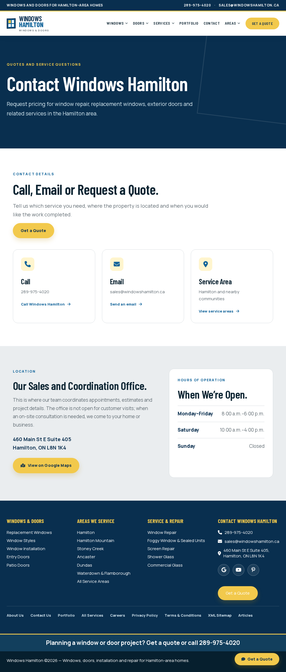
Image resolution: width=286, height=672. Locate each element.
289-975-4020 (197, 5)
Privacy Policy (145, 615)
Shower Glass (160, 557)
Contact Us (40, 615)
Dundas (84, 565)
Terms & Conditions (183, 615)
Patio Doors (18, 565)
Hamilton (86, 532)
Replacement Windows (29, 532)
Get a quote (163, 643)
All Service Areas (93, 581)
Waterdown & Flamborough (103, 573)
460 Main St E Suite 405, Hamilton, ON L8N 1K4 (246, 553)
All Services (92, 615)
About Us (15, 615)
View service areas (216, 311)
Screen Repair (161, 549)
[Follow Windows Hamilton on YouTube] (238, 570)
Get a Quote (33, 230)
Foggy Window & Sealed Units (176, 540)
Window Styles (21, 540)
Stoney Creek (90, 549)
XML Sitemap (220, 615)
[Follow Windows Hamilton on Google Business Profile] (224, 570)
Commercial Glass (165, 565)
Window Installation (26, 549)
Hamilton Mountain (95, 540)
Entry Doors (18, 557)
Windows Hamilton (25, 660)
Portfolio (66, 615)
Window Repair (162, 532)
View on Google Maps (49, 465)
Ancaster (86, 557)
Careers (117, 615)
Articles (245, 615)
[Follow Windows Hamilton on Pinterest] (253, 570)
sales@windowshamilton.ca (249, 5)
